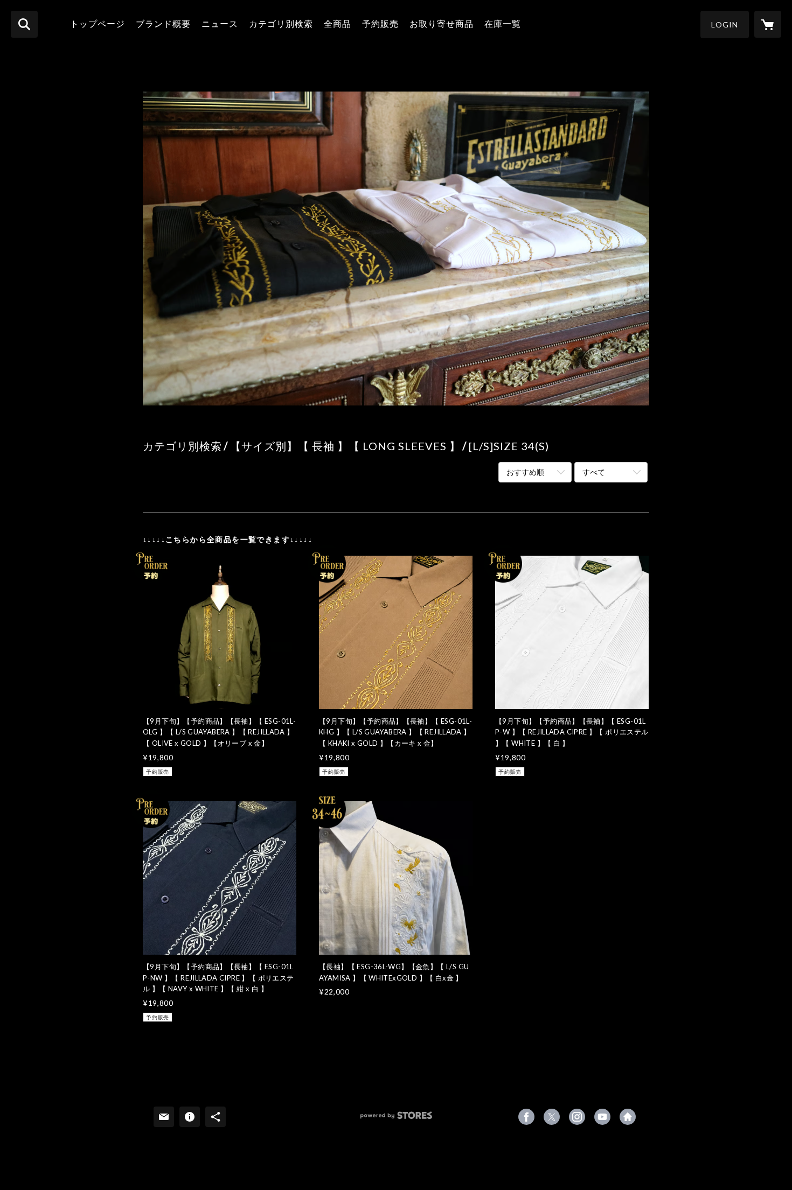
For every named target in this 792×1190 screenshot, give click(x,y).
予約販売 (380, 23)
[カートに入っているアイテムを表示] (767, 24)
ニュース (220, 23)
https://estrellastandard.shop (628, 1117)
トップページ (97, 23)
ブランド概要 (163, 23)
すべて (593, 472)
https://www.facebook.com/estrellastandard (526, 1117)
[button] (724, 24)
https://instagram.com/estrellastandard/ (577, 1117)
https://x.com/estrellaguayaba (552, 1117)
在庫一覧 (502, 23)
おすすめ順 (525, 472)
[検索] (24, 24)
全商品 (337, 23)
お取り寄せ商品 (441, 23)
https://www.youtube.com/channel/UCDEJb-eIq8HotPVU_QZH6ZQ (602, 1117)
